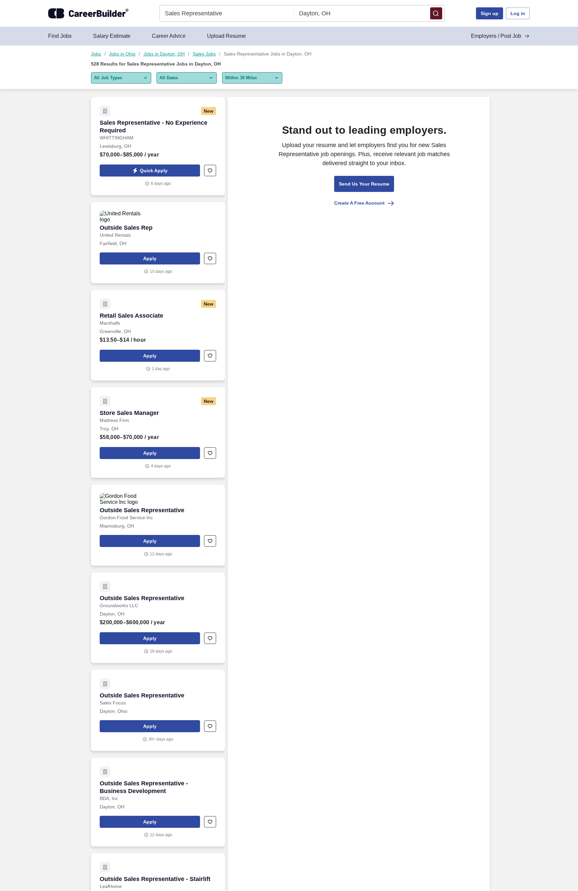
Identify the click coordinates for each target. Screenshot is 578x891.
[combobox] (227, 13)
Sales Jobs (204, 54)
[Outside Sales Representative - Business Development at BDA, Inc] (158, 802)
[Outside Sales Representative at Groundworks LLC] (158, 617)
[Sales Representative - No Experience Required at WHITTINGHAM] (158, 146)
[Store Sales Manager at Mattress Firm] (158, 432)
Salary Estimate (111, 36)
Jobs (96, 54)
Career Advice (169, 36)
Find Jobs (60, 36)
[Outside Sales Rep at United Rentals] (158, 243)
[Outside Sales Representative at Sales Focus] (158, 710)
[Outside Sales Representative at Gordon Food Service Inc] (158, 525)
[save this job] (210, 170)
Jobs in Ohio (122, 54)
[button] (436, 13)
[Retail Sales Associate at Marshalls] (158, 335)
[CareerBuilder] (88, 13)
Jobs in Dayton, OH (164, 54)
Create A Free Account (359, 203)
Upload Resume (226, 36)
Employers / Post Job (496, 36)
